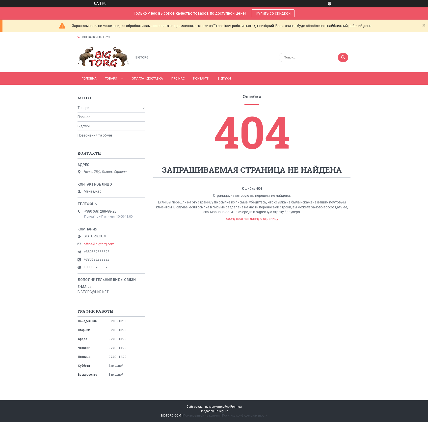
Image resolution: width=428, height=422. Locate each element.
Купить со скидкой (273, 13)
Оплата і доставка (147, 78)
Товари (111, 78)
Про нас (178, 78)
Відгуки (224, 78)
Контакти (201, 78)
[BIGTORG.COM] (104, 66)
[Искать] (343, 57)
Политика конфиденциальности (244, 415)
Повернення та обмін (95, 135)
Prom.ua (236, 406)
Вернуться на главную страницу (252, 219)
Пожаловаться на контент (201, 415)
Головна (89, 78)
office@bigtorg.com (99, 244)
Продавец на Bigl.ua (214, 411)
